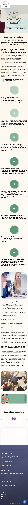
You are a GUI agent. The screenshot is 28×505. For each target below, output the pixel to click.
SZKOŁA (3, 476)
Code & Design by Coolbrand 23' (14, 503)
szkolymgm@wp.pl (7, 465)
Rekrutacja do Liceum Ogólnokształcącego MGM (12, 473)
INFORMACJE (4, 498)
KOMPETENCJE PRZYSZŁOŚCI (8, 484)
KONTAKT (3, 475)
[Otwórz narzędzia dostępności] (25, 502)
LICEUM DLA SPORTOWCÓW (8, 485)
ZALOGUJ (3, 494)
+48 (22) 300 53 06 (7, 461)
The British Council (15, 341)
